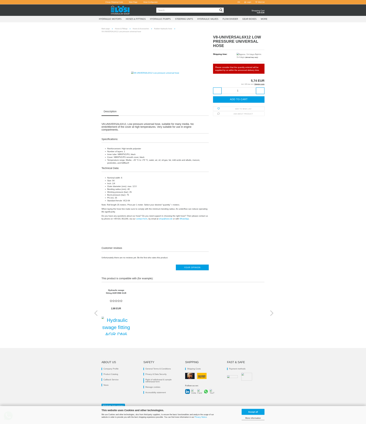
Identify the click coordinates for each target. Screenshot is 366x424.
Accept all (253, 412)
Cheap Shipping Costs (114, 2)
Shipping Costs (194, 369)
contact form (141, 219)
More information (253, 418)
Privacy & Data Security (156, 374)
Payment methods (237, 369)
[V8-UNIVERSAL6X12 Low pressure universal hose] (155, 67)
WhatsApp (184, 219)
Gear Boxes (249, 19)
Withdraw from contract (113, 405)
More (264, 19)
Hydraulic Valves (207, 19)
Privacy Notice (201, 417)
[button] (238, 2)
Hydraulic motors (110, 19)
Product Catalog (111, 374)
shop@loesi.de (165, 219)
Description (110, 111)
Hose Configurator (150, 2)
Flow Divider (230, 19)
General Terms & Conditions (158, 369)
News (106, 385)
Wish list (260, 2)
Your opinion (192, 267)
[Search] (221, 10)
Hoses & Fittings (136, 19)
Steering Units (184, 19)
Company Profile (111, 369)
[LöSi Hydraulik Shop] (120, 10)
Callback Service (111, 380)
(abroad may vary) (251, 57)
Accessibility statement (155, 392)
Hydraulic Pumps (160, 19)
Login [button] (248, 2)
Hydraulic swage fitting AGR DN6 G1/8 (116, 291)
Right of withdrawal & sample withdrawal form (158, 381)
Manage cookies (152, 387)
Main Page (133, 2)
